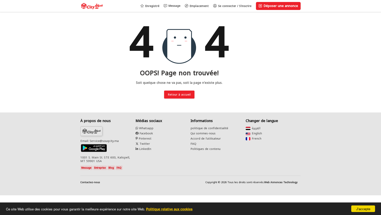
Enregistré (151, 6)
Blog (111, 168)
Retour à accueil (179, 94)
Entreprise (100, 168)
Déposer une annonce (280, 6)
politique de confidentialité (209, 128)
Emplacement (199, 6)
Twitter (144, 144)
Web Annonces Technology (281, 182)
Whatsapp (145, 128)
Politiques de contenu (205, 149)
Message (173, 6)
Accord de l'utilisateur (205, 138)
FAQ (119, 168)
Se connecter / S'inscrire (234, 6)
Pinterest (144, 138)
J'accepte (363, 208)
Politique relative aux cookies (169, 209)
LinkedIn (144, 149)
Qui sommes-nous (203, 133)
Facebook (146, 133)
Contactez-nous (90, 182)
